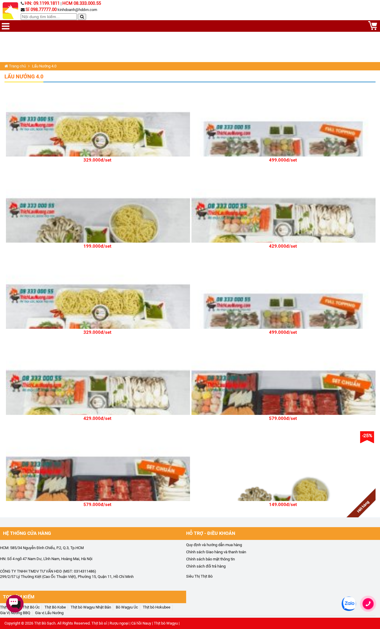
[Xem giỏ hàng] (372, 28)
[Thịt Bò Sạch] (11, 10)
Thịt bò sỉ (99, 623)
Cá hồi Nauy (141, 623)
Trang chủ (17, 66)
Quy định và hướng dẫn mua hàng (214, 545)
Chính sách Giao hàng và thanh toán (216, 552)
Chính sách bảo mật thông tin (210, 559)
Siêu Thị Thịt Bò (199, 576)
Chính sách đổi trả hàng (206, 566)
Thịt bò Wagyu (166, 623)
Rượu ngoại (119, 623)
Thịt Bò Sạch (45, 623)
